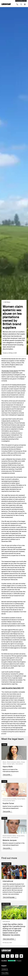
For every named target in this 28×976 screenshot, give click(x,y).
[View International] (14, 872)
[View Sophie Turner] (14, 790)
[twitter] (3, 956)
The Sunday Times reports (10, 371)
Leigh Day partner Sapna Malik (11, 688)
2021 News (7, 302)
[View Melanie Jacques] (14, 827)
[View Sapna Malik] (14, 753)
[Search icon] (21, 4)
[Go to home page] (6, 4)
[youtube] (21, 956)
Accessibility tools (21, 1)
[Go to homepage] (6, 951)
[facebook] (12, 956)
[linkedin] (7, 956)
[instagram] (16, 956)
